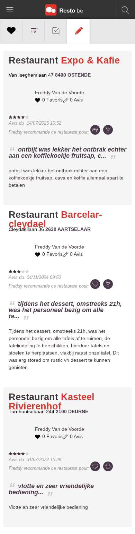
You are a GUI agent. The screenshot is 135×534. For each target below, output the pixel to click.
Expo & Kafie (90, 60)
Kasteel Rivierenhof (51, 401)
